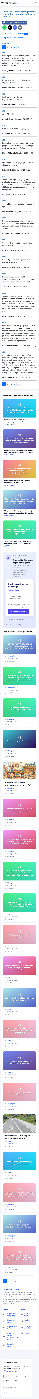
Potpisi (22, 33)
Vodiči (5, 1309)
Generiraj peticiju (20, 611)
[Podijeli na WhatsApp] (4, 27)
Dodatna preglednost (15, 38)
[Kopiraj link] (20, 27)
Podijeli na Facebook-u (16, 22)
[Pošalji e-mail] (15, 27)
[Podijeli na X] (10, 27)
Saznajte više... (12, 1371)
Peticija (9, 33)
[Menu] (35, 3)
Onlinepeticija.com (9, 3)
